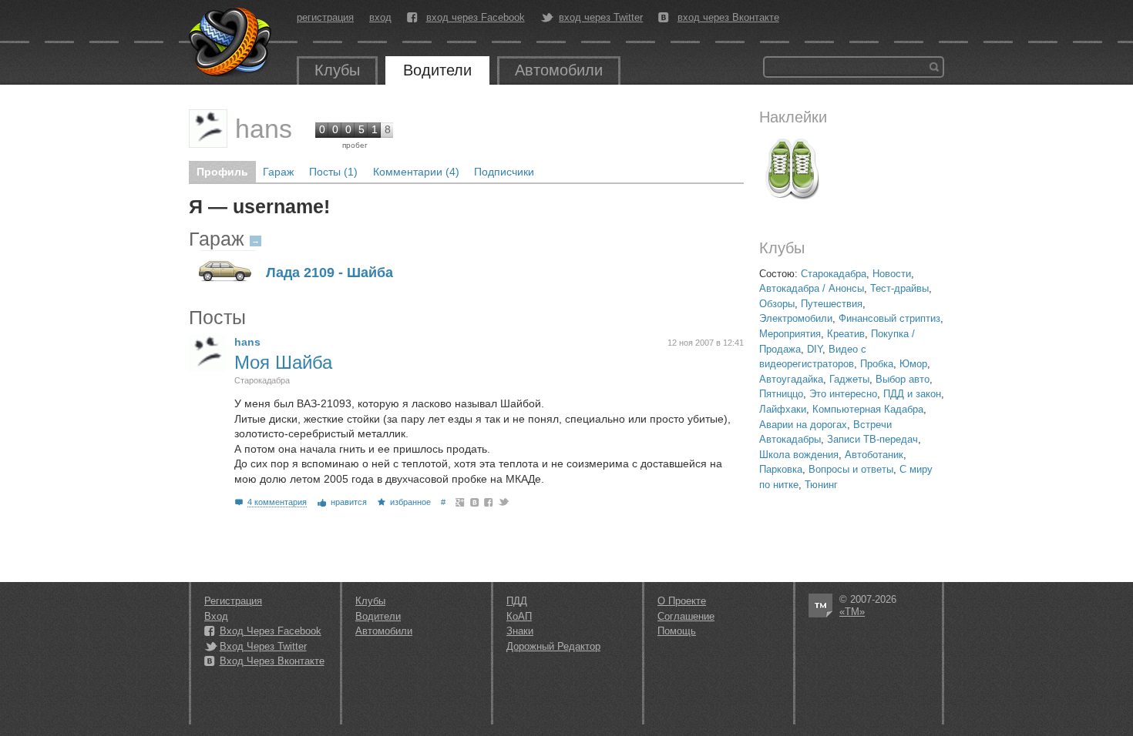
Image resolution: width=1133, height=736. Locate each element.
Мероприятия (790, 334)
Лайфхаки (782, 409)
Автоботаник (874, 454)
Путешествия (831, 303)
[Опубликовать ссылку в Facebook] (489, 502)
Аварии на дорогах (803, 424)
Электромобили (795, 318)
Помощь (676, 631)
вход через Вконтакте (728, 17)
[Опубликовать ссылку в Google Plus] (461, 502)
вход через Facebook (475, 17)
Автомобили (559, 70)
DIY (814, 349)
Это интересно (843, 394)
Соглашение (685, 616)
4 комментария (277, 502)
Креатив (846, 334)
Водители (437, 70)
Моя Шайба (283, 362)
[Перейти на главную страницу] (231, 42)
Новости (891, 273)
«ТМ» (852, 611)
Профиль (222, 172)
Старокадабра (833, 273)
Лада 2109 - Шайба (329, 273)
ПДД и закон (912, 394)
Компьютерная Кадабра (867, 409)
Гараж (278, 172)
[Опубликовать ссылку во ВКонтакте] (475, 502)
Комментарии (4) (416, 172)
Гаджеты (849, 379)
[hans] (208, 128)
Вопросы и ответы (851, 469)
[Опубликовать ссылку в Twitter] (503, 502)
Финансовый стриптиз (889, 318)
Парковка (780, 469)
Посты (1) (333, 172)
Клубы (337, 70)
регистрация (325, 17)
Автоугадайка (791, 379)
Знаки (519, 631)
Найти (934, 67)
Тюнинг (821, 484)
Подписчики (504, 172)
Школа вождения (799, 454)
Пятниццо (781, 394)
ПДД (516, 601)
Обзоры (777, 303)
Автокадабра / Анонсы (811, 288)
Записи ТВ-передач (872, 439)
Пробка (876, 364)
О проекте (681, 601)
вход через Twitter (601, 17)
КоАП (519, 616)
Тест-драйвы (899, 288)
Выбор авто (903, 379)
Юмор (913, 364)
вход (380, 17)
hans (263, 128)
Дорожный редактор (553, 646)
